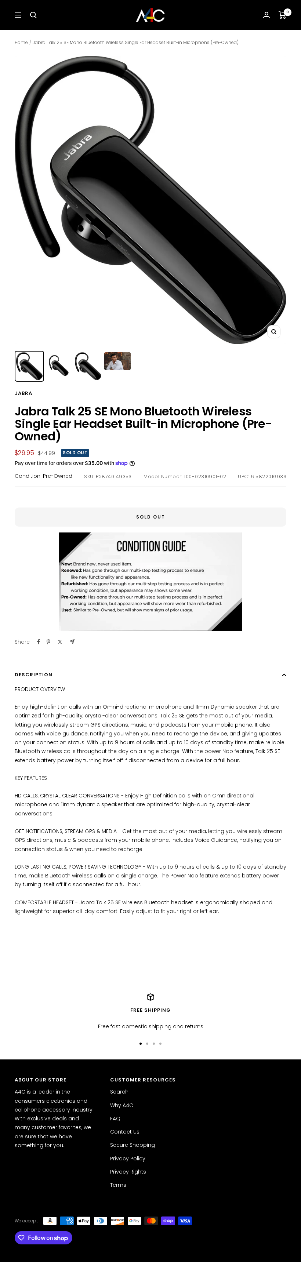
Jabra (23, 393)
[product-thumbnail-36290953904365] (117, 361)
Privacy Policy (127, 1158)
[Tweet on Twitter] (60, 641)
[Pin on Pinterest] (48, 641)
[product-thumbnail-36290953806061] (29, 366)
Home (21, 42)
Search (119, 1091)
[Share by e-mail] (72, 641)
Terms (118, 1185)
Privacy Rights (128, 1171)
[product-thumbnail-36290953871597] (88, 366)
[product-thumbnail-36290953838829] (58, 365)
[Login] (266, 15)
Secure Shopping (132, 1145)
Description (33, 674)
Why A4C (121, 1105)
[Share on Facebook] (38, 641)
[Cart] (282, 15)
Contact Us (124, 1131)
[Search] (33, 15)
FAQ (115, 1118)
